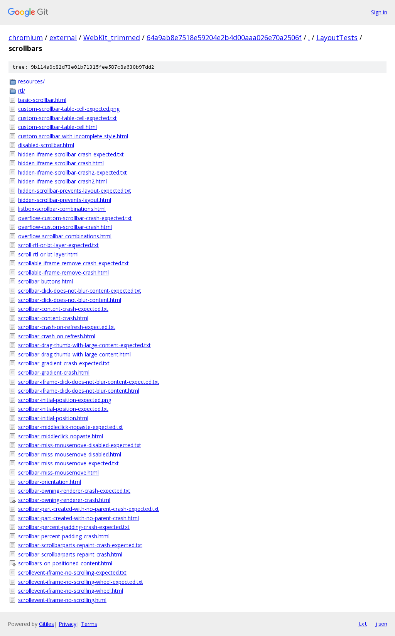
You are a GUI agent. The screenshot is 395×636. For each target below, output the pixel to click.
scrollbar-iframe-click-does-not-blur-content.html (78, 390)
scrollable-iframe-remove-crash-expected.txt (73, 263)
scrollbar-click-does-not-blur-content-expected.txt (79, 290)
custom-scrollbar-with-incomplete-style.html (73, 136)
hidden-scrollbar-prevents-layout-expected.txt (74, 190)
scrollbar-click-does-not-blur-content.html (69, 300)
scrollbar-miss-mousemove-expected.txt (68, 463)
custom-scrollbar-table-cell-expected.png (69, 108)
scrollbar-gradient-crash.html (53, 372)
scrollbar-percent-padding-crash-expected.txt (74, 527)
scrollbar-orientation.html (49, 481)
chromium (25, 37)
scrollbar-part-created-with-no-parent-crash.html (78, 518)
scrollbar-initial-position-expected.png (64, 400)
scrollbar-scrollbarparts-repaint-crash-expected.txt (80, 545)
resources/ (31, 81)
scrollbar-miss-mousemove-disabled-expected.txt (79, 445)
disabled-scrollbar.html (46, 145)
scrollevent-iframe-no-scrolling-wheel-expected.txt (80, 581)
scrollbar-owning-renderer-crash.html (64, 500)
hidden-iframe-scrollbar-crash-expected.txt (71, 154)
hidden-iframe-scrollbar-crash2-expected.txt (72, 172)
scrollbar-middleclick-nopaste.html (60, 436)
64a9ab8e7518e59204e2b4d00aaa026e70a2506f (224, 37)
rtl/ (21, 90)
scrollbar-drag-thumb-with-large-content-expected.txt (84, 345)
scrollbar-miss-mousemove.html (58, 472)
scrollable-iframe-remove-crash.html (63, 272)
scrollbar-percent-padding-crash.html (64, 536)
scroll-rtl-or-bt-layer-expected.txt (58, 245)
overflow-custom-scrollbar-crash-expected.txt (75, 218)
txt (362, 623)
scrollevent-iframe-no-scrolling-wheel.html (70, 590)
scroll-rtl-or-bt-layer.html (48, 254)
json (381, 623)
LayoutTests (337, 37)
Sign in (379, 12)
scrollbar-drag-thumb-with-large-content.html (74, 354)
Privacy (67, 624)
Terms (89, 624)
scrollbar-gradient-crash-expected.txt (64, 363)
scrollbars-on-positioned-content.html (65, 563)
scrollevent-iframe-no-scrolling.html (62, 600)
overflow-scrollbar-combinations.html (64, 236)
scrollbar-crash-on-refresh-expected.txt (66, 327)
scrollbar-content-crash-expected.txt (63, 308)
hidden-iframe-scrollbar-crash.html (61, 163)
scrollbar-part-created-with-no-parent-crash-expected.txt (88, 508)
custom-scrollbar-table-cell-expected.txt (67, 118)
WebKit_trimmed (111, 37)
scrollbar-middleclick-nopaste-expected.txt (70, 427)
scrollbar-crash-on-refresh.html (56, 336)
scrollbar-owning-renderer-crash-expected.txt (74, 490)
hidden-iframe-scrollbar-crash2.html (62, 181)
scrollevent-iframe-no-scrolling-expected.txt (72, 572)
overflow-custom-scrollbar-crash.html (65, 227)
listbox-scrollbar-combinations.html (62, 208)
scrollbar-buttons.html (45, 281)
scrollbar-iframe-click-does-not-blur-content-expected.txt (88, 381)
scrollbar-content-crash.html (53, 318)
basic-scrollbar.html (42, 99)
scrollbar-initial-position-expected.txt (63, 408)
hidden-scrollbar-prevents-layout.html (64, 200)
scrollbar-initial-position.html (53, 418)
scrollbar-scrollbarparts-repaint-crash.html (70, 554)
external (63, 37)
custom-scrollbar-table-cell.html (57, 127)
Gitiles (46, 624)
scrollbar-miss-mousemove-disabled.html (69, 454)
